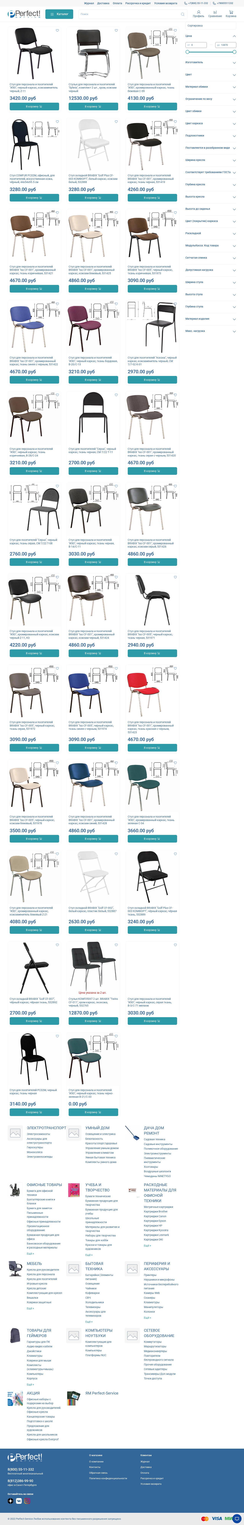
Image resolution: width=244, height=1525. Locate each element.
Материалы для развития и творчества (102, 1228)
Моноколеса (35, 1152)
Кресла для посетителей (42, 1279)
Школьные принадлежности (96, 1220)
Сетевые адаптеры (155, 1369)
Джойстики (34, 1351)
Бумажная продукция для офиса (43, 1236)
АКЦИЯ (33, 1393)
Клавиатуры (152, 1302)
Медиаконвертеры (155, 1351)
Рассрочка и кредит (138, 3)
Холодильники (94, 1302)
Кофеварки (92, 1292)
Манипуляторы (153, 1307)
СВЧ (88, 1297)
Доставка (103, 3)
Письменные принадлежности (37, 1214)
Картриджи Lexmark (156, 1234)
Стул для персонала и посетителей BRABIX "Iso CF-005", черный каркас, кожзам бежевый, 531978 (32, 820)
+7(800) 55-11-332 (198, 3)
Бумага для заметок (39, 1208)
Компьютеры (35, 1373)
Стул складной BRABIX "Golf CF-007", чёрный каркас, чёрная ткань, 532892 (33, 1000)
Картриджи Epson (155, 1220)
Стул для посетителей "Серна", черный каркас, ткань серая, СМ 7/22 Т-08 (33, 541)
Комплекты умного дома (100, 1162)
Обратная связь (98, 1472)
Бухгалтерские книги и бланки (41, 1201)
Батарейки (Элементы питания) (99, 1277)
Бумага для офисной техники (40, 1192)
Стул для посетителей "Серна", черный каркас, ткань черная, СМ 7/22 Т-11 (92, 450)
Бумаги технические (98, 1196)
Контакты (94, 1467)
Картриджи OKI (153, 1239)
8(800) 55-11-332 (21, 1469)
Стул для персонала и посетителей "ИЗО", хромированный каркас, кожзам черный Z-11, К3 (34, 634)
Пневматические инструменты (154, 1160)
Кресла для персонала (41, 1274)
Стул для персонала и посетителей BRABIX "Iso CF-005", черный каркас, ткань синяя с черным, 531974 (91, 725)
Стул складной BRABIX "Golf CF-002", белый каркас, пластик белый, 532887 (92, 909)
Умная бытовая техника (100, 1157)
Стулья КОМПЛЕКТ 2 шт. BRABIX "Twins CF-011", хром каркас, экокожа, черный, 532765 (93, 1002)
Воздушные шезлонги (157, 1171)
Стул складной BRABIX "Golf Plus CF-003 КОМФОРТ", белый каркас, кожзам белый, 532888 (93, 179)
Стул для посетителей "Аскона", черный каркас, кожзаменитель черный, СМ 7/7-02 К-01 (152, 361)
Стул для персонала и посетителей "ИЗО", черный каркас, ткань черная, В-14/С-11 (91, 543)
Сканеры (149, 1297)
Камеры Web (152, 1292)
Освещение (92, 1283)
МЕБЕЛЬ (34, 1263)
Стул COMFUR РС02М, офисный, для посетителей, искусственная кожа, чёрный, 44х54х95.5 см (32, 179)
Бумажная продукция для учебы (101, 1211)
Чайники (90, 1288)
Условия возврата (165, 3)
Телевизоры (92, 1307)
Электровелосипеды (40, 1156)
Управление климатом (99, 1152)
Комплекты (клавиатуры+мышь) (40, 1367)
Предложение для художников (38, 1427)
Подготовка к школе (40, 1421)
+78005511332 (225, 3)
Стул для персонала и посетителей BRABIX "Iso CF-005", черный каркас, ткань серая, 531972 (32, 725)
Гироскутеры (35, 1147)
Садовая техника (154, 1139)
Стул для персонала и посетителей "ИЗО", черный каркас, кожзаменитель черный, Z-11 (34, 88)
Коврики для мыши (39, 1360)
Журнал (89, 3)
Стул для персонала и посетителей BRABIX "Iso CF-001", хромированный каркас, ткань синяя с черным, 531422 (34, 361)
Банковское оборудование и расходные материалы (43, 1245)
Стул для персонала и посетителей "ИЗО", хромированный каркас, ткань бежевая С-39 (151, 88)
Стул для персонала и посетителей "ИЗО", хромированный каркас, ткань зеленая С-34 (151, 820)
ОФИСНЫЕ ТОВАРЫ (44, 1185)
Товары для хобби (96, 1240)
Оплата (117, 3)
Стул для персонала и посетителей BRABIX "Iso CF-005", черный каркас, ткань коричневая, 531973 (150, 270)
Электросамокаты (38, 1133)
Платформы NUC (95, 1355)
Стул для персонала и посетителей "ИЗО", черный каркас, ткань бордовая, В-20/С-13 (93, 361)
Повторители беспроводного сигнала (159, 1357)
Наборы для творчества (100, 1235)
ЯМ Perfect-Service (101, 1393)
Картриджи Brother (156, 1211)
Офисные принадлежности (43, 1221)
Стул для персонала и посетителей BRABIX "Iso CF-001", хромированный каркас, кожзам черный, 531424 (92, 634)
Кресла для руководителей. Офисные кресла (44, 1409)
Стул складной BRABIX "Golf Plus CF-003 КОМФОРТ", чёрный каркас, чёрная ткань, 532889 (152, 911)
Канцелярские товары (41, 1416)
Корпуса (32, 1378)
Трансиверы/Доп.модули (160, 1373)
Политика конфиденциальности (108, 1478)
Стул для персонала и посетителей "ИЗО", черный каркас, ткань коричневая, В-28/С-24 (31, 452)
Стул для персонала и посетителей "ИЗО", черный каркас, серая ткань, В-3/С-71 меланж (150, 1002)
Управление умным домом (102, 1148)
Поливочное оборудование (161, 1148)
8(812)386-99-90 (20, 1481)
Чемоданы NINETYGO (157, 1176)
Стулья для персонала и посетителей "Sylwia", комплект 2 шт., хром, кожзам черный (92, 88)
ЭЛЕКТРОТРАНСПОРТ (46, 1128)
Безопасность (94, 1138)
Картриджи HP (153, 1225)
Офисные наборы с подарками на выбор (40, 1401)
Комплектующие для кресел (44, 1292)
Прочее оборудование (158, 1364)
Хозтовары (151, 1166)
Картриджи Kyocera (156, 1230)
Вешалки (32, 1297)
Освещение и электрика (100, 1133)
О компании (96, 1461)
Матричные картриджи (158, 1206)
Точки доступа (153, 1378)
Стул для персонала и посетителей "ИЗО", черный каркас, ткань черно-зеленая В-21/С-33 (91, 1093)
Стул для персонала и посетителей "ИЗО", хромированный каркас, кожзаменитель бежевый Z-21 (31, 911)
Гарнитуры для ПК (38, 1341)
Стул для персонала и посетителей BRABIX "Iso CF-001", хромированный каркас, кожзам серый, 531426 (151, 543)
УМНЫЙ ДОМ (97, 1128)
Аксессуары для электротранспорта (39, 1140)
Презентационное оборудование (38, 1228)
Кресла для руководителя (43, 1269)
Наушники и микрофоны (159, 1279)
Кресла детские (36, 1288)
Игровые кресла (37, 1283)
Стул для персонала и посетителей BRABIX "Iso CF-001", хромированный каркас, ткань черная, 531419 (151, 179)
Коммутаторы (153, 1341)
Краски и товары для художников (98, 1246)
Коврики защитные (39, 1302)
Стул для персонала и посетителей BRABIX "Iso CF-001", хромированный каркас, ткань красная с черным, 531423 (151, 727)
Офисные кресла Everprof (43, 1439)
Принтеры (150, 1275)
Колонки (149, 1311)
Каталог (62, 14)
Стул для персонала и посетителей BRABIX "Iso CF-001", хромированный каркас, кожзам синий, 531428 (92, 820)
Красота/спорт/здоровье (101, 1143)
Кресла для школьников (42, 1434)
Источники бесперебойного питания (161, 1286)
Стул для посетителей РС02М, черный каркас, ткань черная (33, 1092)
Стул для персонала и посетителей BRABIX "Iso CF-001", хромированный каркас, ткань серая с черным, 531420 (152, 452)
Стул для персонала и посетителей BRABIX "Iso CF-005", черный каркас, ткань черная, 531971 (150, 634)
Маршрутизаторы (155, 1346)
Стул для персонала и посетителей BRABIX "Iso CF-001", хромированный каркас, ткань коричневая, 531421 (33, 270)
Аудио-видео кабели (39, 1346)
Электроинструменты (157, 1153)
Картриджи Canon (155, 1216)
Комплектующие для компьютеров (98, 1343)
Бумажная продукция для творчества (101, 1202)
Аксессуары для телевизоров (95, 1313)
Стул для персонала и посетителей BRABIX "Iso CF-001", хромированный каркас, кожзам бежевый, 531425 (92, 270)
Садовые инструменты (158, 1144)
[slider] (187, 52)
